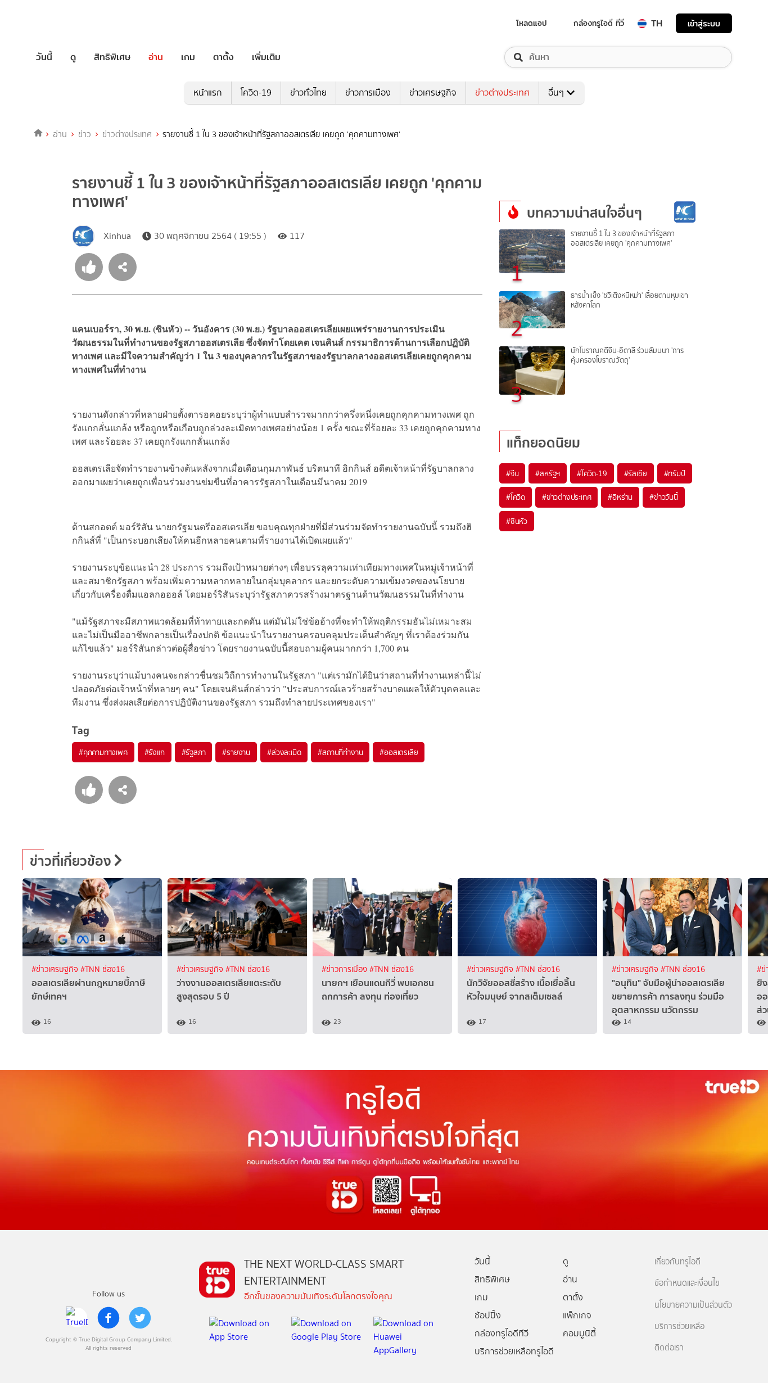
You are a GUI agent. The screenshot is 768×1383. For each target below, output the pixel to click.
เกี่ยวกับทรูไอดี (677, 1262)
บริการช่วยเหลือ (679, 1326)
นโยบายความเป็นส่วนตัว (693, 1305)
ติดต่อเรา (669, 1348)
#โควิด (515, 497)
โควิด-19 (256, 92)
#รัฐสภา (194, 752)
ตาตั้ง (223, 57)
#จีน (512, 473)
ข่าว (84, 134)
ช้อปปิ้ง (488, 1315)
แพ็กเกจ (577, 1315)
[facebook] (108, 1318)
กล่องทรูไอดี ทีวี (598, 23)
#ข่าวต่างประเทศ (566, 497)
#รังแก (154, 752)
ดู (73, 57)
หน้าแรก (207, 92)
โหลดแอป (531, 23)
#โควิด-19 (592, 473)
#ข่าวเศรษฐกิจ (55, 969)
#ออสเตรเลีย (399, 752)
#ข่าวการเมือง (345, 969)
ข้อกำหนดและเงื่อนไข (687, 1283)
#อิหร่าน (620, 497)
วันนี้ (44, 57)
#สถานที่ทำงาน (340, 752)
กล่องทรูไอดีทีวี (501, 1333)
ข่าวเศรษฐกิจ (433, 92)
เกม (188, 57)
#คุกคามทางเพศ (103, 752)
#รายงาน (236, 752)
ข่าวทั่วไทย (308, 92)
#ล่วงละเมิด (284, 752)
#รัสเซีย (635, 473)
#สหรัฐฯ (547, 473)
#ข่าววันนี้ (663, 497)
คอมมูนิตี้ (579, 1333)
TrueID (69, 23)
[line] (77, 1318)
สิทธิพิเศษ (112, 57)
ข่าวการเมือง (368, 92)
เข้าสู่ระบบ (704, 23)
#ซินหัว (516, 521)
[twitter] (140, 1318)
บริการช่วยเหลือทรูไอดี (514, 1351)
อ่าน (155, 57)
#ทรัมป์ (674, 473)
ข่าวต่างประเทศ (502, 92)
